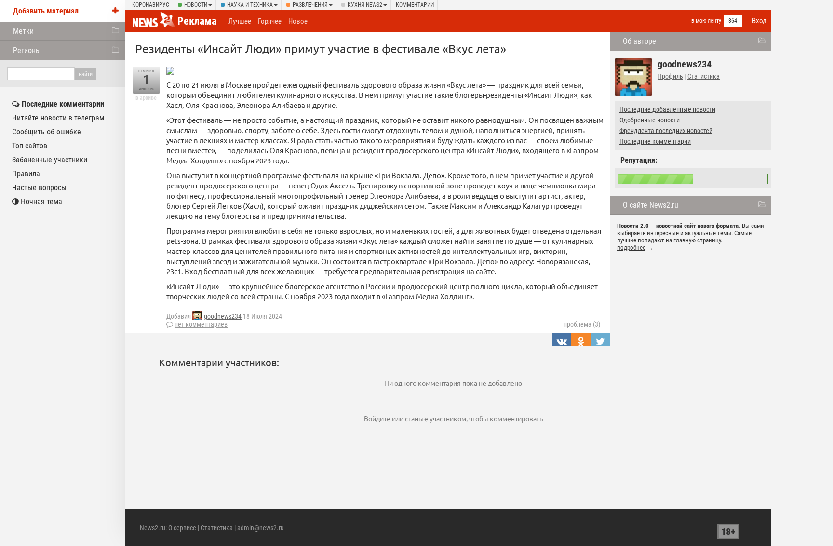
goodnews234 (223, 316)
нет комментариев (201, 324)
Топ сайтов (29, 145)
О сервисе (182, 528)
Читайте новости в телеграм (58, 117)
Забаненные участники (49, 159)
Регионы (27, 50)
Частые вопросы (39, 187)
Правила (26, 173)
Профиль (670, 76)
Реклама (196, 21)
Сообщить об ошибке (46, 131)
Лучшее (239, 21)
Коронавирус (150, 4)
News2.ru (152, 528)
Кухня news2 (365, 4)
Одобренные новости (649, 120)
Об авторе (639, 41)
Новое (298, 21)
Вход (759, 20)
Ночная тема (40, 201)
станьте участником (435, 418)
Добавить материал (46, 10)
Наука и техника (250, 4)
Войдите (377, 418)
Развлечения (310, 4)
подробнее (631, 247)
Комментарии (415, 4)
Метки (23, 31)
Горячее (270, 21)
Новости (195, 4)
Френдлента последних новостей (665, 130)
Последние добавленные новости (667, 109)
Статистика (703, 76)
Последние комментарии (655, 141)
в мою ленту (706, 20)
